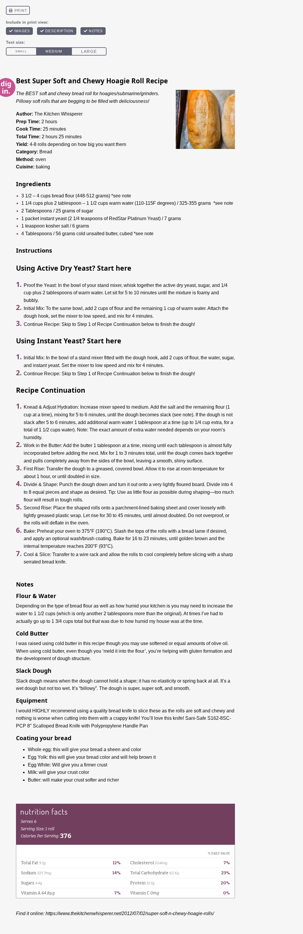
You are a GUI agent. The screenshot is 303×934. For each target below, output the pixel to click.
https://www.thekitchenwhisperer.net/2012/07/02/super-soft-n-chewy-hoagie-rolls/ (130, 913)
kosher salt (57, 225)
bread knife (120, 710)
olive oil (219, 643)
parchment (126, 507)
